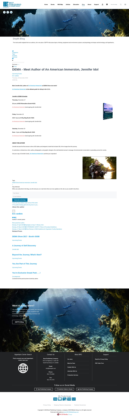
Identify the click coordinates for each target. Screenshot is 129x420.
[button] (121, 4)
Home (46, 4)
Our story (69, 359)
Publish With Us (71, 367)
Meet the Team (71, 363)
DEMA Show (15, 182)
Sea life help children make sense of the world (25, 202)
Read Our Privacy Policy (101, 359)
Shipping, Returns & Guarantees (62, 405)
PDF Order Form (99, 363)
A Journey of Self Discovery (24, 246)
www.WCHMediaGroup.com (71, 412)
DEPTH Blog (19, 322)
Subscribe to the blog (19, 200)
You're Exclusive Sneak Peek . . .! (26, 273)
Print (15, 66)
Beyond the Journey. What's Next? (27, 255)
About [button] (89, 4)
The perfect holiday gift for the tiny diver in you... (25, 204)
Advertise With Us (72, 371)
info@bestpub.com (51, 368)
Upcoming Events (17, 73)
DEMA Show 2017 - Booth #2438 (25, 236)
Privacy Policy (47, 405)
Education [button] (76, 4)
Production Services (72, 375)
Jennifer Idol (33, 182)
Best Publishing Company (44, 389)
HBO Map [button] (60, 4)
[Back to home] (12, 4)
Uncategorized (16, 276)
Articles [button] (68, 4)
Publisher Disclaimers (80, 405)
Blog (83, 4)
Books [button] (52, 4)
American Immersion (24, 182)
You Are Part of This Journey (24, 264)
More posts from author (18, 222)
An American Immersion (35, 85)
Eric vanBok (15, 75)
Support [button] (96, 4)
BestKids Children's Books (65, 389)
